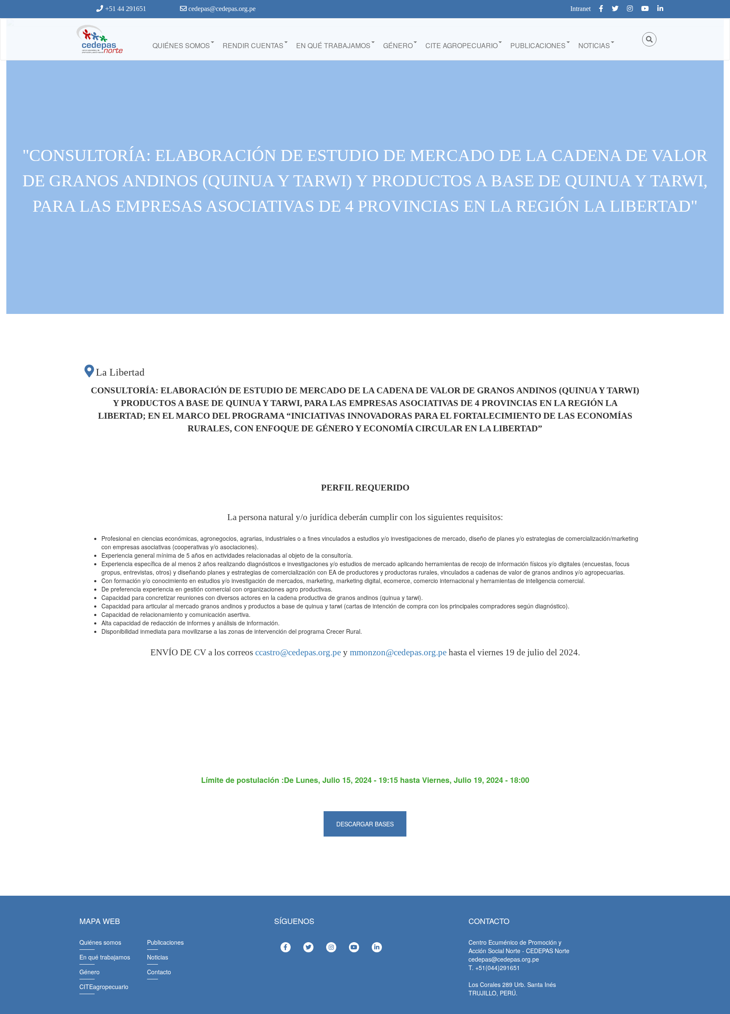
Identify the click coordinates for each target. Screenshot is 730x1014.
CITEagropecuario (103, 986)
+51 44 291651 (125, 8)
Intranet (580, 8)
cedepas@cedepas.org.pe (221, 8)
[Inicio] (99, 39)
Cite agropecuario (461, 45)
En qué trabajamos (333, 45)
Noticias (594, 45)
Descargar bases (365, 824)
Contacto (159, 972)
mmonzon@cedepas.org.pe (398, 652)
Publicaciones (538, 45)
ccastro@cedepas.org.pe (298, 652)
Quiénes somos (181, 45)
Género (398, 45)
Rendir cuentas (253, 45)
